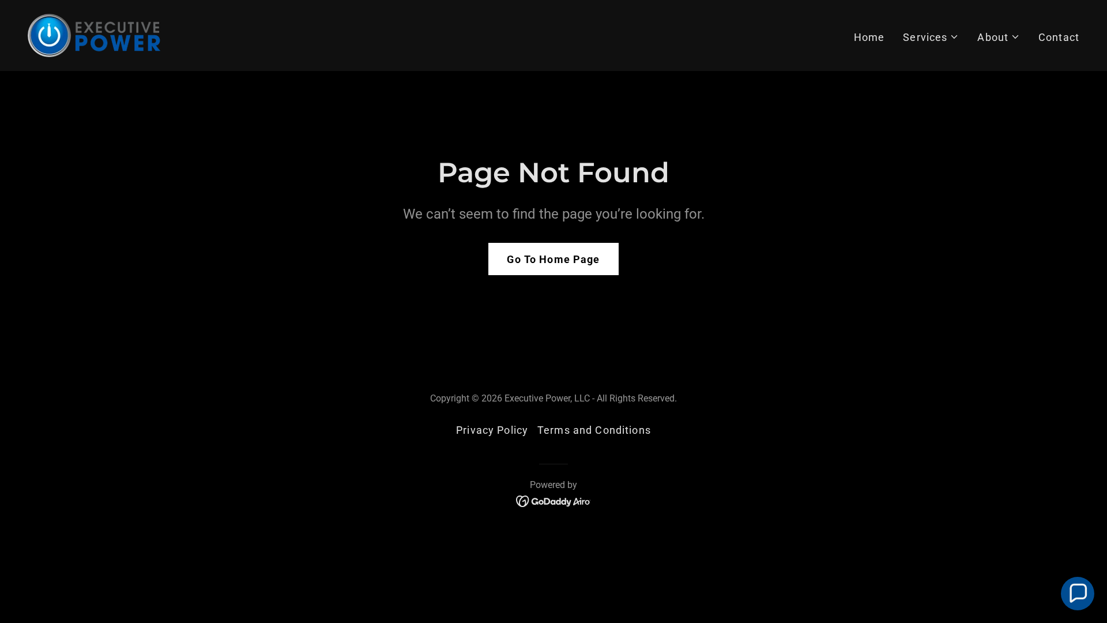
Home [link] (869, 37)
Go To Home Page (553, 259)
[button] (931, 37)
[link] (94, 34)
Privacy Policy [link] (492, 430)
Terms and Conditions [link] (594, 430)
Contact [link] (1058, 37)
